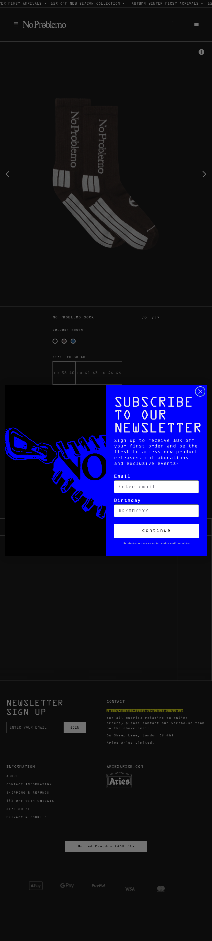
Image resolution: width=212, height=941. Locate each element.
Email (122, 476)
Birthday (127, 500)
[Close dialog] (200, 391)
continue (156, 530)
